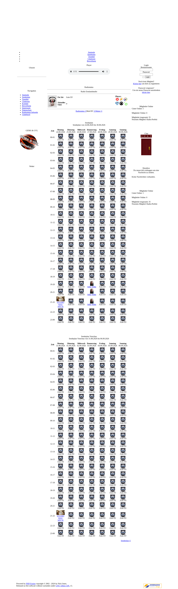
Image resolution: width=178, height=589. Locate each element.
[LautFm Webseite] (121, 105)
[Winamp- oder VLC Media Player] (121, 100)
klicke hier (146, 92)
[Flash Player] (117, 99)
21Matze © (98, 111)
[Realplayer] (117, 105)
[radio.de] (125, 105)
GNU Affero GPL (63, 586)
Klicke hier (137, 84)
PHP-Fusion (30, 584)
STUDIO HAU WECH (60, 304)
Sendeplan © (126, 541)
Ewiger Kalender (31, 75)
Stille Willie (91, 287)
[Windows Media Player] (125, 100)
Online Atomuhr (32, 72)
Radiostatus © (81, 111)
